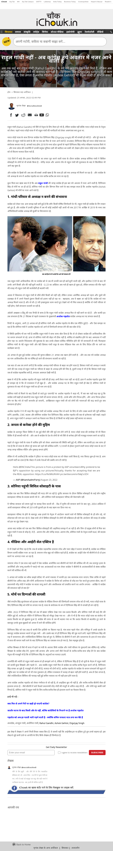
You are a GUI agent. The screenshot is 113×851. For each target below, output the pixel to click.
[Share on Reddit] (23, 115)
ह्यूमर (79, 31)
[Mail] (30, 115)
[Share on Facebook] (10, 115)
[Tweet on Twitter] (16, 115)
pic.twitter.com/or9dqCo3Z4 (74, 474)
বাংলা (18, 1)
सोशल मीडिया (57, 31)
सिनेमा (45, 31)
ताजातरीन (76, 847)
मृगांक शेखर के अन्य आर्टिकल (45, 847)
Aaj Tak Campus (28, 1)
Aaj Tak (12, 1)
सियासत (8, 31)
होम (8, 92)
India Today (57, 1)
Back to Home (23, 844)
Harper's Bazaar (96, 1)
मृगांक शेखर (16, 767)
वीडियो (100, 31)
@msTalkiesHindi (34, 106)
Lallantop (47, 1)
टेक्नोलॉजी (89, 31)
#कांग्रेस (10, 723)
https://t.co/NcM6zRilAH (47, 474)
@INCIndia (24, 466)
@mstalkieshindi (28, 767)
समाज (18, 31)
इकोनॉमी (70, 31)
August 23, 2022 (49, 479)
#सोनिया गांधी (32, 723)
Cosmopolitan (83, 1)
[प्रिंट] (36, 115)
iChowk (4, 1)
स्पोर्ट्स (36, 31)
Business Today (70, 1)
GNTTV (38, 1)
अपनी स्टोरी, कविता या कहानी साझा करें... (40, 41)
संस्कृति (27, 31)
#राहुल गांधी (20, 723)
